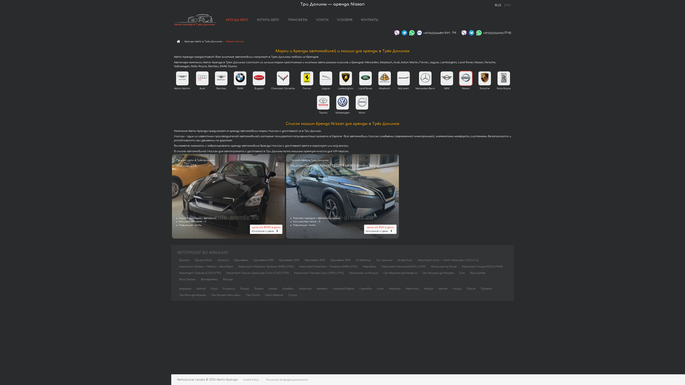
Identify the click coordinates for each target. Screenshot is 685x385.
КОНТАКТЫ (369, 20)
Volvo (362, 113)
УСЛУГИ (322, 20)
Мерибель (369, 266)
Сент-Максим (274, 295)
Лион (380, 288)
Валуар (228, 279)
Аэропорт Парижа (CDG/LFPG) (200, 273)
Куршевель (241, 260)
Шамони (223, 260)
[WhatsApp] (412, 32)
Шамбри (288, 288)
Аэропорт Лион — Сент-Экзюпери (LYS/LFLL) (448, 260)
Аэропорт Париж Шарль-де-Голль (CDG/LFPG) (257, 273)
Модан (428, 288)
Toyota (323, 113)
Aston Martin (182, 88)
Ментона (412, 288)
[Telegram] (404, 32)
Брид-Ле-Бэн (203, 260)
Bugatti (259, 88)
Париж (471, 288)
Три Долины (384, 260)
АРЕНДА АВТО (237, 20)
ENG (507, 5)
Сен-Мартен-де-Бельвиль (400, 273)
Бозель (258, 288)
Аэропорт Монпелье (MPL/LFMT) (403, 266)
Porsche (485, 88)
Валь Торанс (187, 279)
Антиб (201, 288)
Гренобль (365, 288)
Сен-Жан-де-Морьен (192, 295)
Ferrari (307, 88)
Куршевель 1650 (315, 260)
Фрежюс (322, 288)
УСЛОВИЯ (344, 20)
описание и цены (266, 229)
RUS (498, 5)
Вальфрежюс (209, 279)
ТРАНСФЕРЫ (298, 20)
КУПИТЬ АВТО (268, 20)
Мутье (442, 288)
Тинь (462, 273)
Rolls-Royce (504, 88)
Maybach (384, 88)
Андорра (185, 288)
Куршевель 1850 (340, 260)
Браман (184, 260)
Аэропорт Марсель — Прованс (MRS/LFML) (328, 266)
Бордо (244, 288)
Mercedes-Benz (425, 88)
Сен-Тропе (253, 295)
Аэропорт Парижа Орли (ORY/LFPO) (319, 273)
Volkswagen (342, 113)
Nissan (466, 88)
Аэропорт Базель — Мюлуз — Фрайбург (206, 266)
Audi (202, 88)
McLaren (403, 88)
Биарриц (229, 288)
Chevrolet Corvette (283, 88)
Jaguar (325, 88)
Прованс (487, 288)
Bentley (221, 88)
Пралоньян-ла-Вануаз (363, 273)
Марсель (394, 288)
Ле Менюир (363, 260)
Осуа (214, 288)
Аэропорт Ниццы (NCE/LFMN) (482, 266)
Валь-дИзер (478, 273)
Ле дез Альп (404, 260)
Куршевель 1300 (263, 260)
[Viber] (397, 32)
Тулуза (292, 295)
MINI (446, 88)
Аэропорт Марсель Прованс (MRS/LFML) (266, 266)
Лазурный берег (343, 288)
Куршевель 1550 (289, 260)
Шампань (305, 288)
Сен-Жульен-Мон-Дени (226, 295)
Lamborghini (345, 88)
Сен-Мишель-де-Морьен (438, 273)
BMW (240, 88)
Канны (273, 288)
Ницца (457, 288)
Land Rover (365, 88)
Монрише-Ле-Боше (443, 266)
